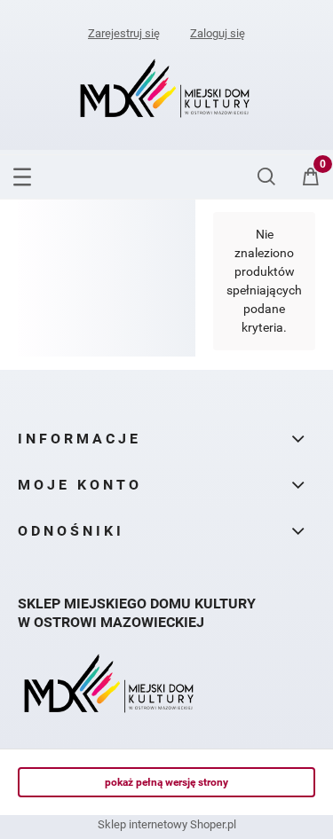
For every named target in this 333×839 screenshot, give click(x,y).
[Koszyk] (311, 182)
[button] (22, 173)
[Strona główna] (167, 89)
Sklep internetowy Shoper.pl (167, 824)
